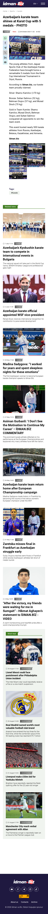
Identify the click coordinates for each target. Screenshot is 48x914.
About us (14, 902)
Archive (34, 902)
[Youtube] (12, 889)
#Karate (14, 193)
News (14, 32)
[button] (5, 38)
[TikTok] (36, 889)
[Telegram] (24, 889)
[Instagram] (30, 889)
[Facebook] (18, 889)
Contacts (24, 902)
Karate (6, 32)
